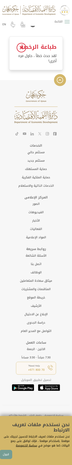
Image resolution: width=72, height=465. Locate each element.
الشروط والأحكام (17, 415)
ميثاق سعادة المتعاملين (36, 281)
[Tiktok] (17, 134)
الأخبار (36, 221)
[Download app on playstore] (23, 387)
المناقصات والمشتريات (36, 289)
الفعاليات (36, 229)
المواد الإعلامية (36, 237)
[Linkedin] (32, 134)
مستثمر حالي (36, 152)
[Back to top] (60, 80)
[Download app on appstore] (49, 387)
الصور (36, 204)
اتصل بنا (36, 264)
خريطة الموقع (36, 297)
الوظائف (36, 272)
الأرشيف (36, 306)
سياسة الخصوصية (54, 415)
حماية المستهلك (36, 169)
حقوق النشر (35, 415)
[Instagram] (47, 134)
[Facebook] (55, 134)
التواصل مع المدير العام (36, 331)
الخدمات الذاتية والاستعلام (36, 186)
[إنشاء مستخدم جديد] (13, 24)
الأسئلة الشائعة (36, 256)
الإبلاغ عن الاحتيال (36, 314)
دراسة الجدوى (36, 323)
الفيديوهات (36, 212)
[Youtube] (24, 134)
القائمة (58, 22)
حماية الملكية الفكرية (36, 177)
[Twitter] (40, 134)
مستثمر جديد (36, 161)
